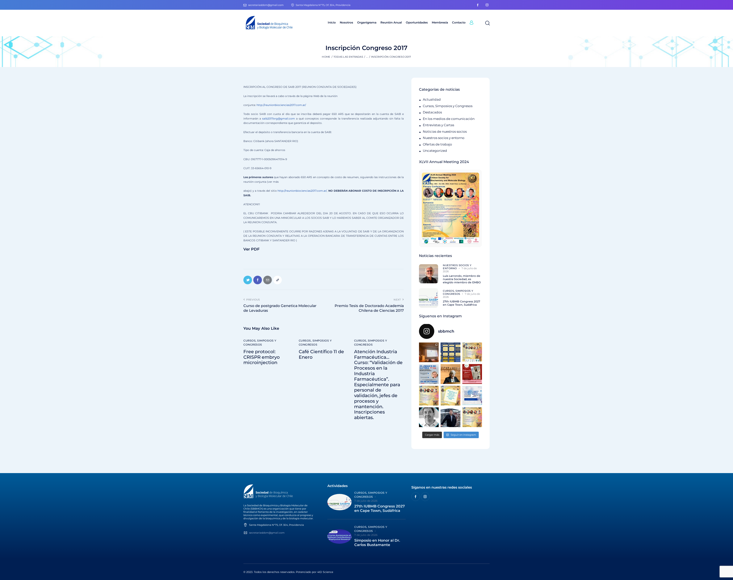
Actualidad (432, 99)
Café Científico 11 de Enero (321, 354)
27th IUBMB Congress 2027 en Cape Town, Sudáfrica (461, 303)
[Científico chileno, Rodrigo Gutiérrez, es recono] (450, 417)
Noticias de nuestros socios (445, 131)
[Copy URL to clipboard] (277, 280)
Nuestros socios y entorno (443, 138)
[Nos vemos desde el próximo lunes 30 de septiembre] (472, 352)
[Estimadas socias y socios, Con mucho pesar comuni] (450, 374)
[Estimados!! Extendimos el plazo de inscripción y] (450, 396)
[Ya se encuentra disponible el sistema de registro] (472, 417)
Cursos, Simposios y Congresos (259, 342)
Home (326, 56)
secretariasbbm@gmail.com (267, 532)
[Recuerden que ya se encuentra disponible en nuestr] (472, 396)
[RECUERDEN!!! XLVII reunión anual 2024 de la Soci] (429, 396)
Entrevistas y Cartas (438, 125)
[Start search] (487, 23)
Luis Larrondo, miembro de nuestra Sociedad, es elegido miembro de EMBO (462, 279)
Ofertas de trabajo (437, 144)
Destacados (432, 112)
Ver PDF (251, 249)
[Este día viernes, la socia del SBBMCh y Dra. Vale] (472, 374)
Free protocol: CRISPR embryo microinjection (261, 357)
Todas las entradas (348, 56)
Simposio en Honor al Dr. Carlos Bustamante (377, 542)
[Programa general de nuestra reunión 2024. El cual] (450, 352)
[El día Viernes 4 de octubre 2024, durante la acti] (429, 374)
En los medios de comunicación (449, 119)
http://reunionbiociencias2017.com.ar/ (281, 105)
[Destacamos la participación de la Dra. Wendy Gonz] (429, 352)
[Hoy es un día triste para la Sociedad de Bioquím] (429, 417)
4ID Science (325, 572)
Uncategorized (435, 151)
